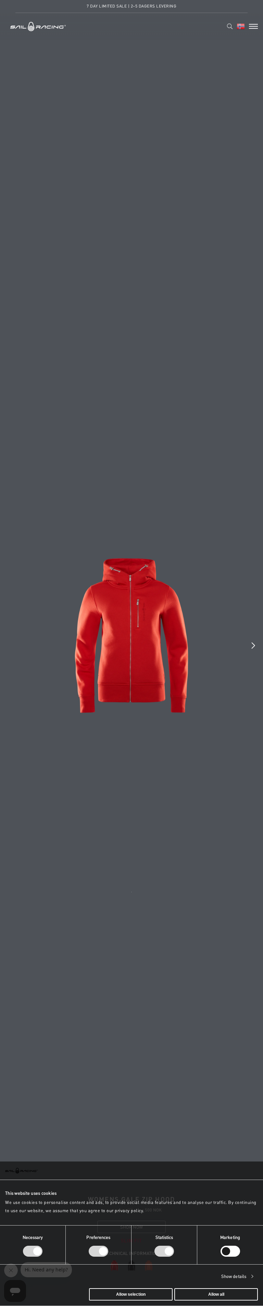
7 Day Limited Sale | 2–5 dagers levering (131, 6)
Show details (233, 1276)
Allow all (216, 1294)
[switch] (98, 1251)
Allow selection (131, 1294)
